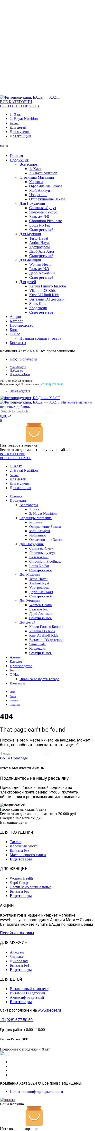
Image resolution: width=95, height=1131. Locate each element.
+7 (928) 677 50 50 (16, 1020)
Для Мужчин (30, 234)
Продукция (19, 160)
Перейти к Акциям (17, 933)
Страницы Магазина (36, 177)
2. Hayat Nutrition (24, 119)
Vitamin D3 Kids (42, 290)
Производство (21, 325)
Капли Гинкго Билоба (47, 286)
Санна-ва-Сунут (42, 208)
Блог (14, 330)
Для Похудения (32, 203)
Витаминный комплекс (29, 989)
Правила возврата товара (40, 338)
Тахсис (15, 842)
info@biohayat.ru (23, 359)
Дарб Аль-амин (42, 273)
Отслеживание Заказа (47, 199)
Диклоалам (19, 961)
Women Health (40, 264)
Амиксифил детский (27, 997)
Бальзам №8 (39, 216)
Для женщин (20, 136)
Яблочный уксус (43, 212)
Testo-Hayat (38, 238)
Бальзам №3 (39, 269)
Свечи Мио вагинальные (30, 887)
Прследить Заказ (20, 374)
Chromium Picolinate (45, 221)
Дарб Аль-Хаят (41, 251)
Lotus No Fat (39, 225)
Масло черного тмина (28, 855)
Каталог (16, 321)
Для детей (18, 127)
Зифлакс (17, 957)
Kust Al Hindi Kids (44, 295)
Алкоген (17, 952)
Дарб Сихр (19, 883)
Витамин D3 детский (47, 299)
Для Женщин (30, 260)
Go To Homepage (14, 758)
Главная (16, 156)
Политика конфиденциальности (36, 1091)
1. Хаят (16, 114)
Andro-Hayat (39, 243)
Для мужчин (20, 132)
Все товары (28, 164)
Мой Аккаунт (40, 190)
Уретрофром (39, 247)
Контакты (18, 343)
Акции (14, 123)
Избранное (38, 195)
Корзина (36, 182)
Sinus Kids (37, 303)
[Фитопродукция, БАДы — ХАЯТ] (30, 97)
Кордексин (38, 308)
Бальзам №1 (19, 965)
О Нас (15, 334)
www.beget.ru (49, 1010)
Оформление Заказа (45, 186)
